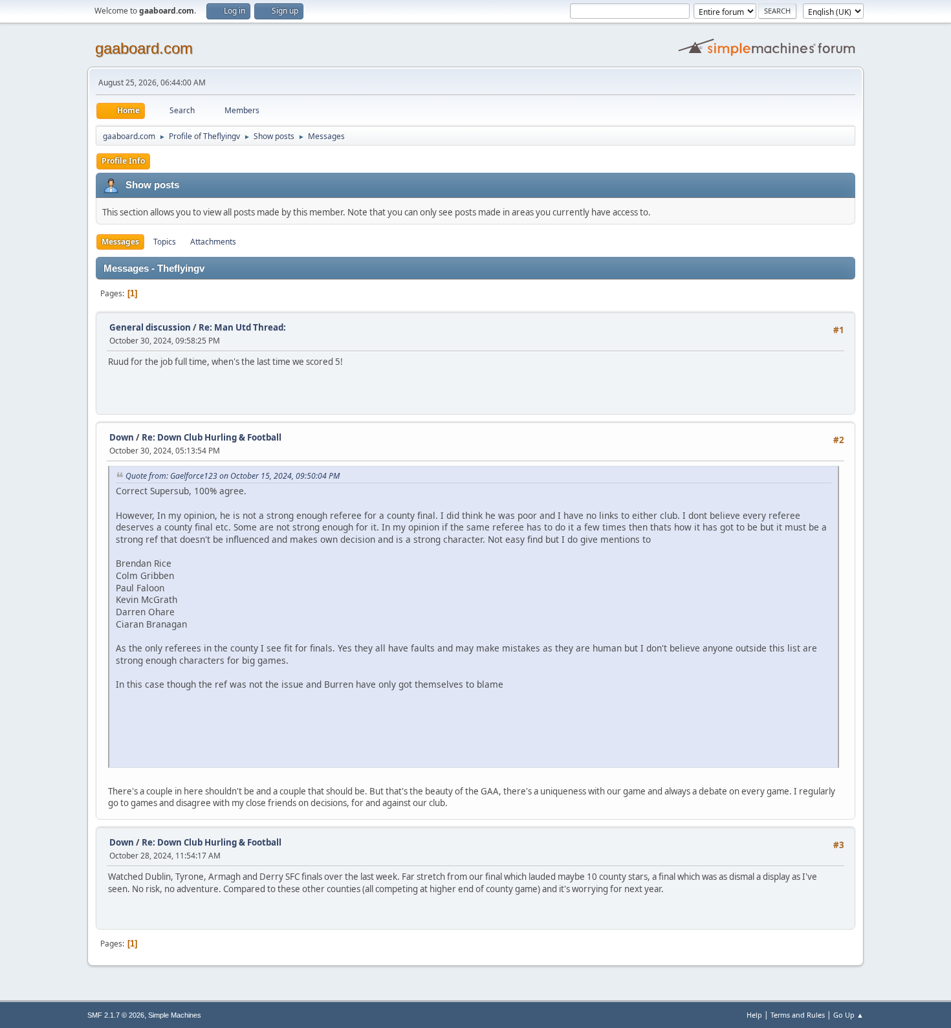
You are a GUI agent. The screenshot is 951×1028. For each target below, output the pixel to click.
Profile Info (123, 160)
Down (121, 437)
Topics (164, 241)
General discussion (150, 327)
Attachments (213, 241)
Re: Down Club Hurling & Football (211, 437)
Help (754, 1015)
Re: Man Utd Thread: (242, 327)
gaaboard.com (144, 48)
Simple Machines (174, 1015)
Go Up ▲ (848, 1015)
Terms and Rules (798, 1015)
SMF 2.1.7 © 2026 (115, 1015)
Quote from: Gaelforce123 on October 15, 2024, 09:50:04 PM (233, 475)
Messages (120, 241)
